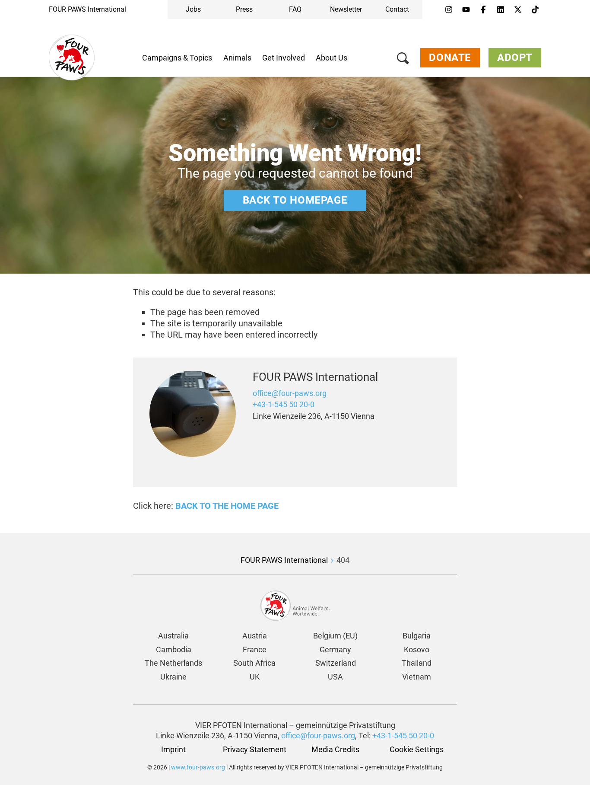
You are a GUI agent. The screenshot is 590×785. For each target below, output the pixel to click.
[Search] (403, 60)
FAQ (295, 9)
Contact (397, 9)
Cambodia (173, 649)
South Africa (254, 662)
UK (255, 676)
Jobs (193, 9)
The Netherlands (173, 662)
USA (335, 676)
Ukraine (173, 676)
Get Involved (283, 57)
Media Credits (335, 749)
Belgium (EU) (335, 635)
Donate (450, 57)
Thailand (416, 662)
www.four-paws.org (198, 767)
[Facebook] (483, 10)
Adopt (515, 57)
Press (244, 9)
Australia (173, 635)
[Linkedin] (501, 10)
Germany (335, 649)
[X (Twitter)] (518, 10)
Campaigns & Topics (177, 57)
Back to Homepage (295, 200)
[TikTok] (535, 10)
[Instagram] (449, 10)
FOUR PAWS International (87, 9)
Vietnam (416, 676)
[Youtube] (466, 10)
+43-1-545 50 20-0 (283, 404)
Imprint (173, 749)
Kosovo (416, 649)
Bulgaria (417, 635)
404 (342, 560)
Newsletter (346, 9)
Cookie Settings (417, 749)
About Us (331, 57)
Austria (254, 635)
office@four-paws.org (290, 393)
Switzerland (335, 662)
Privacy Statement (254, 749)
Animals (237, 57)
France (254, 649)
